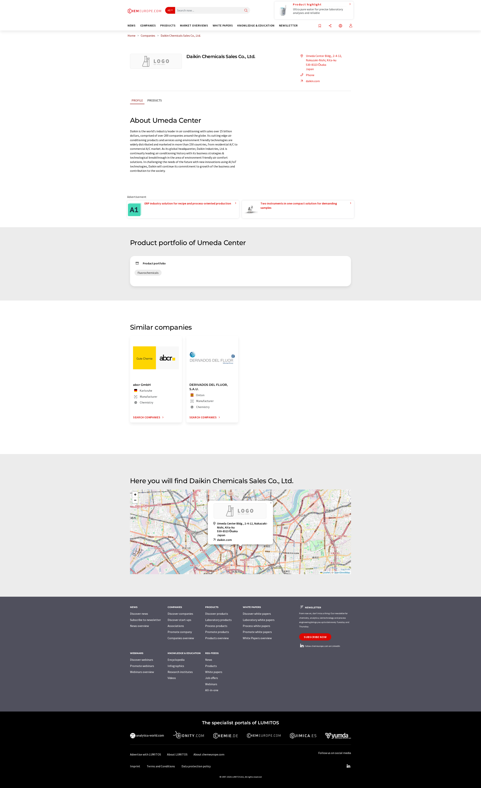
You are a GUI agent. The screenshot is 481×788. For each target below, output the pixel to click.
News (208, 660)
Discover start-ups (179, 620)
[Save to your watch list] (319, 26)
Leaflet (326, 572)
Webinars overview (142, 672)
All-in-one (211, 690)
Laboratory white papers (259, 620)
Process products (216, 626)
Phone (310, 75)
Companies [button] (148, 25)
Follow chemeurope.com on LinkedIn (322, 646)
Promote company (180, 632)
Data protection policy (196, 766)
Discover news (139, 613)
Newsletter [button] (288, 25)
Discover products (216, 613)
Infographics (176, 666)
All (169, 10)
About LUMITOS (177, 754)
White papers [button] (223, 25)
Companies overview (181, 638)
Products (154, 100)
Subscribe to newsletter (145, 620)
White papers (213, 672)
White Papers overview (257, 638)
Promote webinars (142, 666)
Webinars (211, 684)
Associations (176, 626)
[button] (240, 548)
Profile (137, 100)
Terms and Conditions (161, 766)
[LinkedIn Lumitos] (348, 766)
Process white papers (256, 626)
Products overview (217, 638)
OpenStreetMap (342, 572)
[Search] (246, 10)
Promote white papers (257, 632)
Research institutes (180, 672)
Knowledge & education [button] (255, 25)
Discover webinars (141, 660)
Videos (172, 678)
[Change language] (340, 26)
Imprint (135, 766)
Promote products (217, 632)
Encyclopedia (176, 660)
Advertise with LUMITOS (145, 754)
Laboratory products (218, 620)
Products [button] (167, 25)
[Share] (330, 26)
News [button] (132, 25)
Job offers (211, 678)
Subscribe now (315, 637)
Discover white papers (257, 613)
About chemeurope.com (209, 754)
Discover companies (180, 613)
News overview (139, 626)
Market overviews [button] (194, 25)
